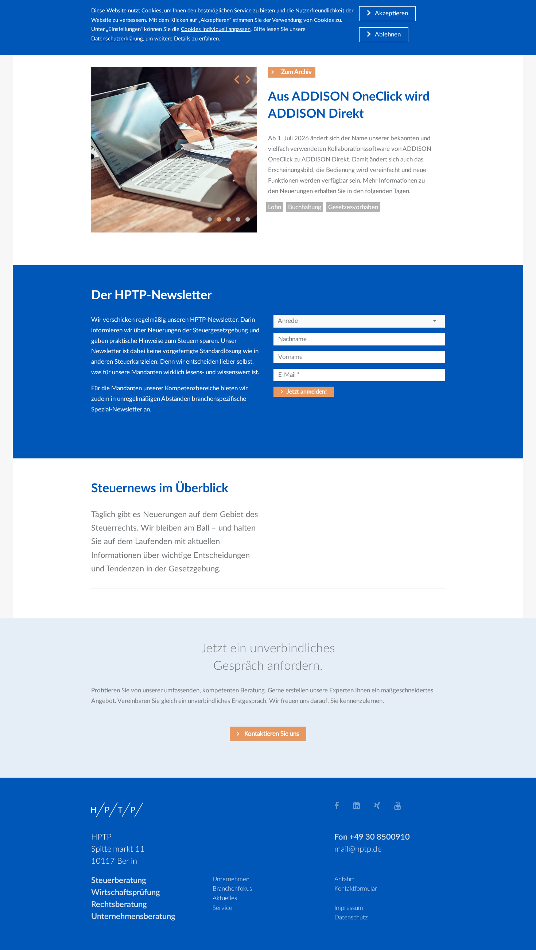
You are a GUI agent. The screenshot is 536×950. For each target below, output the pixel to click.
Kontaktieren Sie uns (271, 734)
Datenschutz (351, 917)
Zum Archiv (296, 72)
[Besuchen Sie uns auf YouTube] (401, 805)
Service (222, 908)
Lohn (274, 207)
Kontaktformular (355, 889)
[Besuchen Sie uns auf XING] (381, 805)
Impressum (348, 908)
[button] (234, 75)
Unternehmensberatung (133, 916)
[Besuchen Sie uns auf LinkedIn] (360, 805)
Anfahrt (344, 879)
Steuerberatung (118, 880)
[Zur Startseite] (117, 809)
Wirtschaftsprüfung (125, 892)
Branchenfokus (232, 889)
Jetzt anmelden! (307, 392)
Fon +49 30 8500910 (372, 837)
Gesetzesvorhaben (353, 207)
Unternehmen (231, 879)
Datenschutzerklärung (117, 39)
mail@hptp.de (357, 849)
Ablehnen (388, 34)
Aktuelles (225, 898)
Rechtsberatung (119, 904)
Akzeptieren (391, 13)
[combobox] (359, 321)
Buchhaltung (304, 207)
